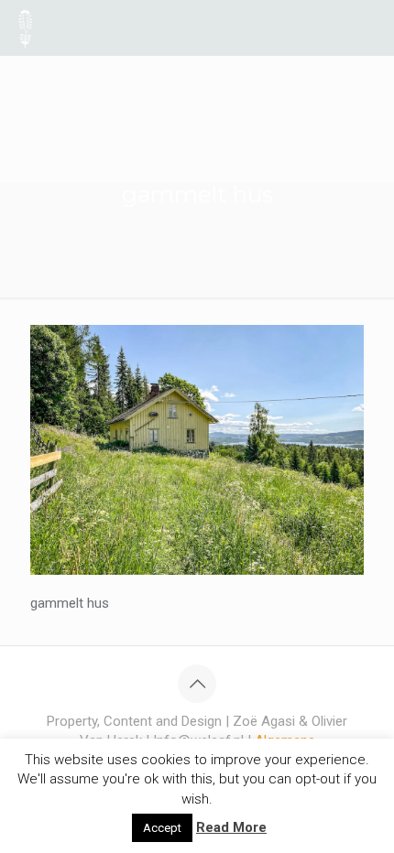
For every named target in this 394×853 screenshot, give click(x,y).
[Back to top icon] (197, 683)
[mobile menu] (369, 27)
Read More (231, 827)
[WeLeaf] (25, 27)
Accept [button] (162, 828)
